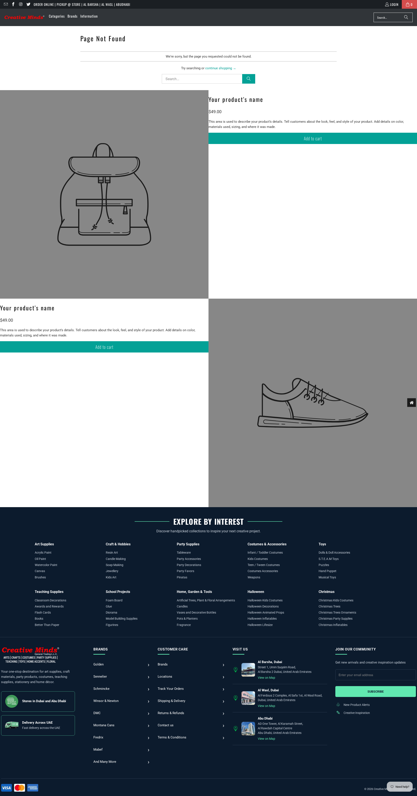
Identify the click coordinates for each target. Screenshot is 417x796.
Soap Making (114, 565)
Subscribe (375, 691)
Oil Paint (40, 559)
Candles (182, 606)
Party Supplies (188, 544)
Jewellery (112, 571)
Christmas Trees (329, 606)
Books (39, 618)
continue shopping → (220, 68)
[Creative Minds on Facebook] (13, 4)
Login (394, 4)
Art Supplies (44, 544)
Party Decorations (189, 565)
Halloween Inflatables (262, 618)
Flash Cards (43, 612)
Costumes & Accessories (267, 544)
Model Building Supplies (121, 618)
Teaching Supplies (49, 592)
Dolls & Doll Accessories (334, 552)
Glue (109, 606)
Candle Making (116, 559)
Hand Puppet (327, 571)
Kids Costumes (258, 559)
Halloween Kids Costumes (265, 600)
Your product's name (235, 99)
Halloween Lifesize (260, 625)
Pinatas (182, 577)
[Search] (406, 17)
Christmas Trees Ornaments (337, 612)
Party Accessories (189, 559)
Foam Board (114, 600)
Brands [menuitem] (73, 16)
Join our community (355, 649)
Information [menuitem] (89, 16)
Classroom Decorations (50, 600)
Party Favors (185, 571)
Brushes (40, 577)
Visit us (240, 649)
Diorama (111, 612)
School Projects (118, 592)
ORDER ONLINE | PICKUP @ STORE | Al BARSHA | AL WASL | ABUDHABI (82, 4)
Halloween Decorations (263, 606)
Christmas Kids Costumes (336, 600)
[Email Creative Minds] (5, 4)
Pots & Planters (187, 618)
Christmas (326, 592)
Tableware (184, 552)
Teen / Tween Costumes (264, 565)
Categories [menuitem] (57, 16)
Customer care (173, 649)
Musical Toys (327, 577)
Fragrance (184, 625)
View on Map (266, 677)
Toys (322, 544)
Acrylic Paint (43, 552)
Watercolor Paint (46, 565)
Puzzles (324, 565)
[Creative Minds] (24, 17)
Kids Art (111, 577)
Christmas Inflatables (333, 625)
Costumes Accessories (263, 571)
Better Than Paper (47, 625)
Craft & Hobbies (118, 544)
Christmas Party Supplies (335, 618)
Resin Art (112, 552)
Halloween (256, 592)
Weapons (254, 577)
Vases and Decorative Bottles (196, 612)
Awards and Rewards (49, 606)
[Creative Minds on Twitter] (28, 4)
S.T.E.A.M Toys (329, 559)
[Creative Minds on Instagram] (20, 4)
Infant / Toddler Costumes (265, 552)
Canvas (40, 571)
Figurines (112, 625)
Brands (100, 649)
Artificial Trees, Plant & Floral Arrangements (206, 600)
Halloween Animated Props (266, 612)
